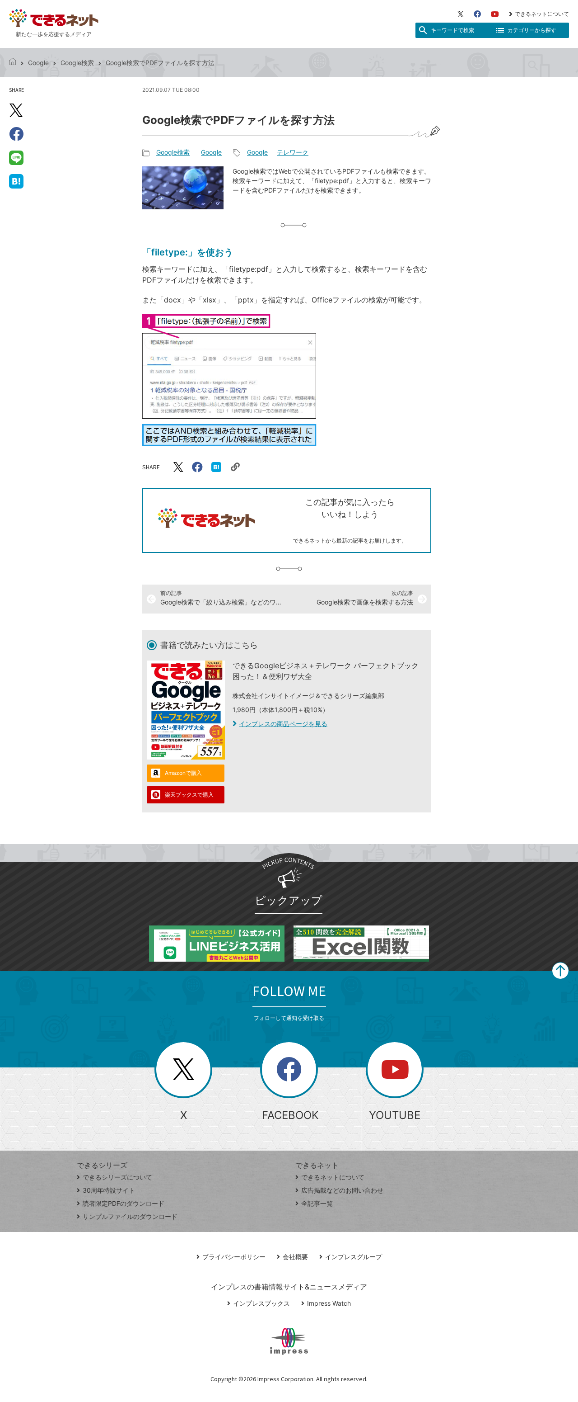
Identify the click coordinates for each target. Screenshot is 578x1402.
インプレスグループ (353, 1256)
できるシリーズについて (117, 1177)
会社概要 (295, 1256)
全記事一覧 (317, 1203)
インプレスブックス (261, 1303)
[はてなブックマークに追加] (16, 181)
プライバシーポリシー (234, 1256)
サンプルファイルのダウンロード (130, 1216)
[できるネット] (12, 62)
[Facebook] (477, 14)
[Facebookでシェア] (16, 134)
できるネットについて (542, 13)
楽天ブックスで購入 (189, 794)
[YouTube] (495, 14)
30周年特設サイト (109, 1190)
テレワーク (292, 152)
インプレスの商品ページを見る (283, 723)
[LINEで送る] (16, 157)
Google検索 (77, 62)
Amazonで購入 (183, 772)
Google (38, 62)
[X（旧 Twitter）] (460, 14)
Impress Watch (329, 1303)
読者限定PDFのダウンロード (123, 1203)
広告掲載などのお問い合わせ (342, 1190)
